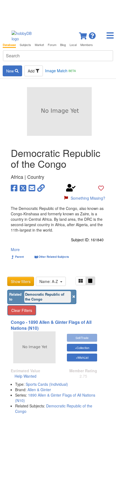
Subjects (25, 45)
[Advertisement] (58, 13)
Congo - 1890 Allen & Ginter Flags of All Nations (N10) (51, 325)
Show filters (20, 281)
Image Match (60, 70)
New (10, 71)
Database (9, 45)
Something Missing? (88, 198)
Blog (63, 45)
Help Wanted (25, 376)
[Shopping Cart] (83, 34)
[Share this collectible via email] (32, 187)
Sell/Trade (82, 337)
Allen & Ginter (39, 389)
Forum (52, 45)
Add (32, 71)
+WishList (82, 357)
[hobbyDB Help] (92, 34)
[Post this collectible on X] (23, 187)
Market (39, 45)
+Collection (82, 347)
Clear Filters (21, 310)
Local (73, 45)
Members (86, 45)
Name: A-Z (49, 281)
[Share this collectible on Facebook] (14, 187)
